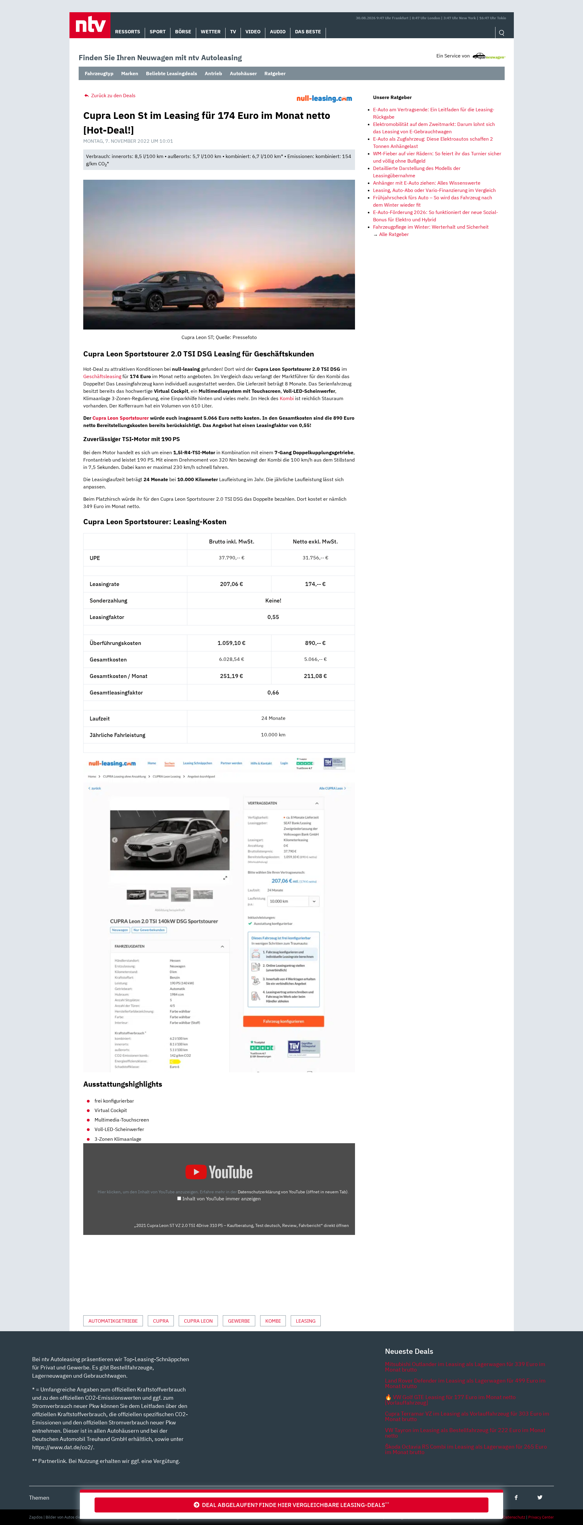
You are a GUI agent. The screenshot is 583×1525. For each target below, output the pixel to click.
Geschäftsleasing (102, 376)
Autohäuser (243, 73)
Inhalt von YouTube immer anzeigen (221, 1198)
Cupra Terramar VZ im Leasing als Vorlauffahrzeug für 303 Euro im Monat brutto (467, 1416)
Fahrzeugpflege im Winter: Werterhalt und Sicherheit (431, 227)
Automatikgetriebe (113, 1321)
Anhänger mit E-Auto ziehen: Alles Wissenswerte (426, 183)
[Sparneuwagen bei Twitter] (540, 1497)
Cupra (161, 1321)
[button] (89, 25)
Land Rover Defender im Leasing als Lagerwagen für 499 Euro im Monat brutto (465, 1383)
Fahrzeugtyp (99, 73)
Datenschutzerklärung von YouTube (293, 1192)
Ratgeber (275, 73)
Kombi (287, 398)
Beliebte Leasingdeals (171, 73)
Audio (278, 31)
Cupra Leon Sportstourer (120, 418)
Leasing (306, 1321)
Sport (158, 31)
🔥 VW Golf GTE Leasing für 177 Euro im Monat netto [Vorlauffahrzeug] (450, 1400)
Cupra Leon (198, 1321)
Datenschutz (514, 1517)
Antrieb (213, 73)
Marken (129, 73)
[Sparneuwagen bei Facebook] (516, 1497)
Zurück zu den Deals (113, 95)
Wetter (211, 31)
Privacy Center (541, 1517)
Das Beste (308, 31)
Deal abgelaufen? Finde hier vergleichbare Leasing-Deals (294, 1504)
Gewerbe (239, 1321)
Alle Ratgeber (394, 234)
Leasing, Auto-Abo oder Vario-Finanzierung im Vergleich (434, 190)
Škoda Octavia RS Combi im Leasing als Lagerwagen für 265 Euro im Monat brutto (466, 1449)
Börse (183, 31)
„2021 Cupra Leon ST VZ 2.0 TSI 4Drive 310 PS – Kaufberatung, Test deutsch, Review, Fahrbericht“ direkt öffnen (241, 1225)
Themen (39, 1497)
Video (252, 31)
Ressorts (127, 31)
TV (233, 31)
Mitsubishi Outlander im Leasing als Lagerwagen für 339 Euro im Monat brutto (465, 1367)
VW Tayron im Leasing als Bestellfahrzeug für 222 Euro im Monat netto (465, 1433)
